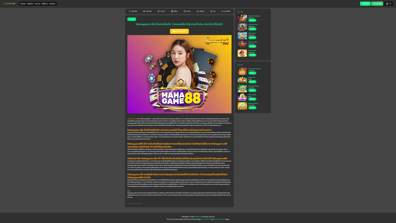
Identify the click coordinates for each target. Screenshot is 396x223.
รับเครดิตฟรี (181, 31)
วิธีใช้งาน (45, 3)
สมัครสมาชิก (377, 3)
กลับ (132, 19)
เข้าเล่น (252, 20)
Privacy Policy (206, 219)
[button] (388, 3)
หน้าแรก (23, 3)
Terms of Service (219, 219)
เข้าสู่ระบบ (365, 3)
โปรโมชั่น (30, 3)
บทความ (38, 3)
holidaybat (198, 217)
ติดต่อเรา (52, 3)
